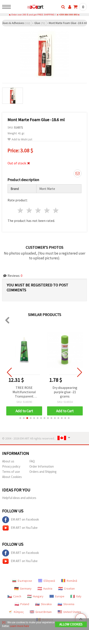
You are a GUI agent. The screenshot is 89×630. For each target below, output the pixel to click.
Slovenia (68, 604)
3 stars (38, 210)
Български (25, 581)
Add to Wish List (22, 139)
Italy (78, 596)
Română (72, 581)
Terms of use (11, 472)
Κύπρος (19, 612)
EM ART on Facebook (25, 519)
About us (8, 461)
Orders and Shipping (43, 472)
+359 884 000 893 (68, 14)
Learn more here (19, 626)
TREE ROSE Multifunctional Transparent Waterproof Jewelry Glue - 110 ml (24, 392)
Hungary (38, 596)
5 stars (55, 210)
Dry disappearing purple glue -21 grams (64, 391)
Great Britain (43, 612)
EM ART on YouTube (24, 528)
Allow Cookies (71, 624)
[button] (20, 418)
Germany (26, 588)
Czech (17, 596)
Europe (59, 596)
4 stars (47, 210)
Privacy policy (11, 466)
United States (72, 612)
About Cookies (12, 477)
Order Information (41, 466)
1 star (20, 210)
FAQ (32, 461)
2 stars (29, 210)
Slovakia (46, 604)
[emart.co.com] (28, 7)
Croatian (69, 588)
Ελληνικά (49, 581)
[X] (3, 622)
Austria (47, 588)
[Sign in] (69, 7)
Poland (24, 604)
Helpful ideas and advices (19, 498)
